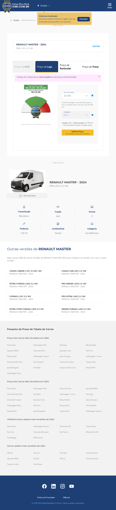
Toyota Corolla (13, 464)
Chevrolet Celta (92, 458)
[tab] (24, 67)
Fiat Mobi (37, 368)
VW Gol (10, 453)
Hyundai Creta (65, 351)
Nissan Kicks (12, 356)
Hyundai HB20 (12, 351)
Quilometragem (69, 92)
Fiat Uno (36, 453)
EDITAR (96, 46)
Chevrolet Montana (41, 432)
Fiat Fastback (38, 362)
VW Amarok (38, 438)
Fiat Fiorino (64, 432)
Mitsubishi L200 (92, 432)
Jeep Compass (65, 356)
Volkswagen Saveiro (41, 356)
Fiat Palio (63, 453)
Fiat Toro (89, 351)
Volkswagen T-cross (94, 356)
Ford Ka (36, 458)
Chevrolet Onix (39, 351)
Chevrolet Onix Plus (14, 362)
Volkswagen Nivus (14, 373)
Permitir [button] (84, 19)
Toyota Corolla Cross (68, 368)
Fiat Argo (63, 345)
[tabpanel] (58, 108)
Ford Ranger (12, 438)
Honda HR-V (90, 368)
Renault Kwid (91, 345)
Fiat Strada (11, 345)
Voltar (16, 20)
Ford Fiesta (37, 464)
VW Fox (62, 458)
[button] (44, 5)
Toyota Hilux (91, 362)
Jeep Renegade (13, 368)
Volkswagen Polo (40, 345)
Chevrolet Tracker (67, 362)
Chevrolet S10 (65, 426)
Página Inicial (28, 20)
